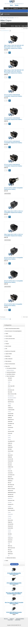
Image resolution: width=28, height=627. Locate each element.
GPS (6, 348)
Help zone (6, 618)
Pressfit (9, 518)
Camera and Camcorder (10, 338)
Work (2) (9, 549)
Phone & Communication (10, 363)
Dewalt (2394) (10, 413)
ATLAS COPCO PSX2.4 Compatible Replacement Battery (14, 583)
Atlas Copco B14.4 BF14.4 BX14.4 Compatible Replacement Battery (13, 211)
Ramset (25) (10, 520)
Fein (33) (9, 425)
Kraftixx (9, 468)
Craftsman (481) (11, 409)
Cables (6, 333)
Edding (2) (10, 417)
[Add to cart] (9, 52)
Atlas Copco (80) (11, 386)
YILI (8, 555)
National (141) (10, 496)
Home (1, 17)
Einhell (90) (10, 421)
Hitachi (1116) (10, 451)
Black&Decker (11, 395)
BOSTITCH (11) (11, 401)
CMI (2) (9, 405)
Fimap (9, 429)
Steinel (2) (10, 541)
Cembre (9, 403)
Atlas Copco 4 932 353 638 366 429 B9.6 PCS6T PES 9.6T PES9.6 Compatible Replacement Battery (14, 47)
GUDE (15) (10, 443)
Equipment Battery (10, 370)
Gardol (9, 437)
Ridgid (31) (10, 522)
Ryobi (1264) (10, 528)
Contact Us (24, 8)
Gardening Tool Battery (11, 372)
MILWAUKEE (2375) (11, 492)
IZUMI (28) (10, 457)
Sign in (11, 5)
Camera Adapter (8, 336)
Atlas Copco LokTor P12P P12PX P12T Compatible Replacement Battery (14, 593)
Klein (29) (10, 464)
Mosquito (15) (10, 494)
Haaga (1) (10, 445)
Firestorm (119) (11, 431)
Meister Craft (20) (11, 488)
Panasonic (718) (11, 500)
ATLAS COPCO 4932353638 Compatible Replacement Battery (13, 95)
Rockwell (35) (10, 524)
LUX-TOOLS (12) (11, 474)
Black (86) (10, 391)
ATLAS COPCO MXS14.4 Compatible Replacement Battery (14, 613)
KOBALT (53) (10, 466)
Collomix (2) (10, 407)
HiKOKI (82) (10, 447)
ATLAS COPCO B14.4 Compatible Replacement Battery (13, 258)
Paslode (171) (10, 504)
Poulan (9, 512)
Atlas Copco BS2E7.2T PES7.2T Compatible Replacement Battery (14, 603)
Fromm (9, 435)
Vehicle (6, 560)
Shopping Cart (15, 8)
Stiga (9, 543)
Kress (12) (10, 470)
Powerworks (10, 514)
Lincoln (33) (10, 472)
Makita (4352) (10, 478)
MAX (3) (9, 482)
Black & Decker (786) (12, 393)
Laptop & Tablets (8, 353)
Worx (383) (10, 551)
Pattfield (9, 506)
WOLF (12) (10, 545)
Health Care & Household (10, 351)
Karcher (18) (10, 459)
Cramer (9, 411)
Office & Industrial (8, 358)
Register (16, 5)
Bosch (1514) (10, 399)
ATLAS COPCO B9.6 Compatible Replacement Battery (13, 304)
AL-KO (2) (10, 380)
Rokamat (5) (10, 526)
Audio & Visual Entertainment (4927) (12, 328)
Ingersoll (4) (10, 455)
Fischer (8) (10, 433)
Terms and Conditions (20, 618)
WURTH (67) (10, 553)
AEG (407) (10, 378)
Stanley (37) (10, 537)
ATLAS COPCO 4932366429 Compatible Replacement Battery (13, 142)
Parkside (9, 502)
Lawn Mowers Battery (11, 374)
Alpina (9, 382)
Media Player (7, 356)
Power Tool (5, 17)
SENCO (9, 532)
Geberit (9, 439)
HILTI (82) (10, 449)
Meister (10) (10, 486)
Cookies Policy (17, 619)
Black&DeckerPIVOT (12, 397)
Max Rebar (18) (11, 484)
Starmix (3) (10, 539)
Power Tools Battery (10, 17)
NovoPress (10, 498)
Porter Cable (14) (11, 510)
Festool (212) (10, 427)
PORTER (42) (10, 508)
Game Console (8, 346)
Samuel (9, 530)
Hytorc (9, 453)
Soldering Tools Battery (11, 557)
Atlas (9, 384)
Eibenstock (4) (11, 419)
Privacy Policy (10, 619)
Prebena (9, 516)
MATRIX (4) (10, 480)
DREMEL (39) (10, 415)
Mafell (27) (10, 476)
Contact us (12, 618)
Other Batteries (8, 361)
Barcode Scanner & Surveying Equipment (13, 331)
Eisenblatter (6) (11, 423)
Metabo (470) (10, 490)
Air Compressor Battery (11, 368)
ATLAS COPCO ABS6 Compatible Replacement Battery (13, 188)
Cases (6, 341)
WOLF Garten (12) (11, 547)
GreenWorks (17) (11, 441)
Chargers (7, 343)
